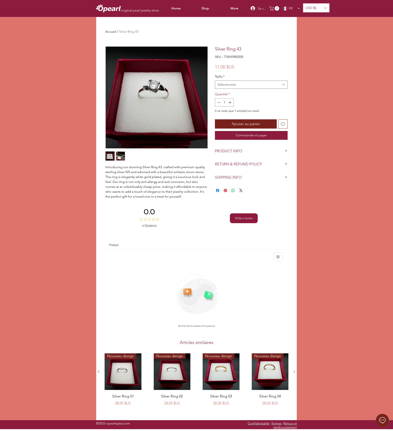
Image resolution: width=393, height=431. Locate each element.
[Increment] (230, 102)
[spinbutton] (224, 102)
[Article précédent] (98, 371)
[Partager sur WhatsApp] (233, 190)
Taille (220, 76)
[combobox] (251, 85)
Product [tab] (114, 245)
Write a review (244, 218)
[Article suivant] (294, 371)
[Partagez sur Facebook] (217, 190)
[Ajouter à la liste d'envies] (283, 124)
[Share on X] (240, 190)
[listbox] (316, 7)
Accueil (110, 32)
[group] (196, 385)
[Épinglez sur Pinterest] (225, 190)
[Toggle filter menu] (278, 257)
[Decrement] (218, 102)
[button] (274, 8)
